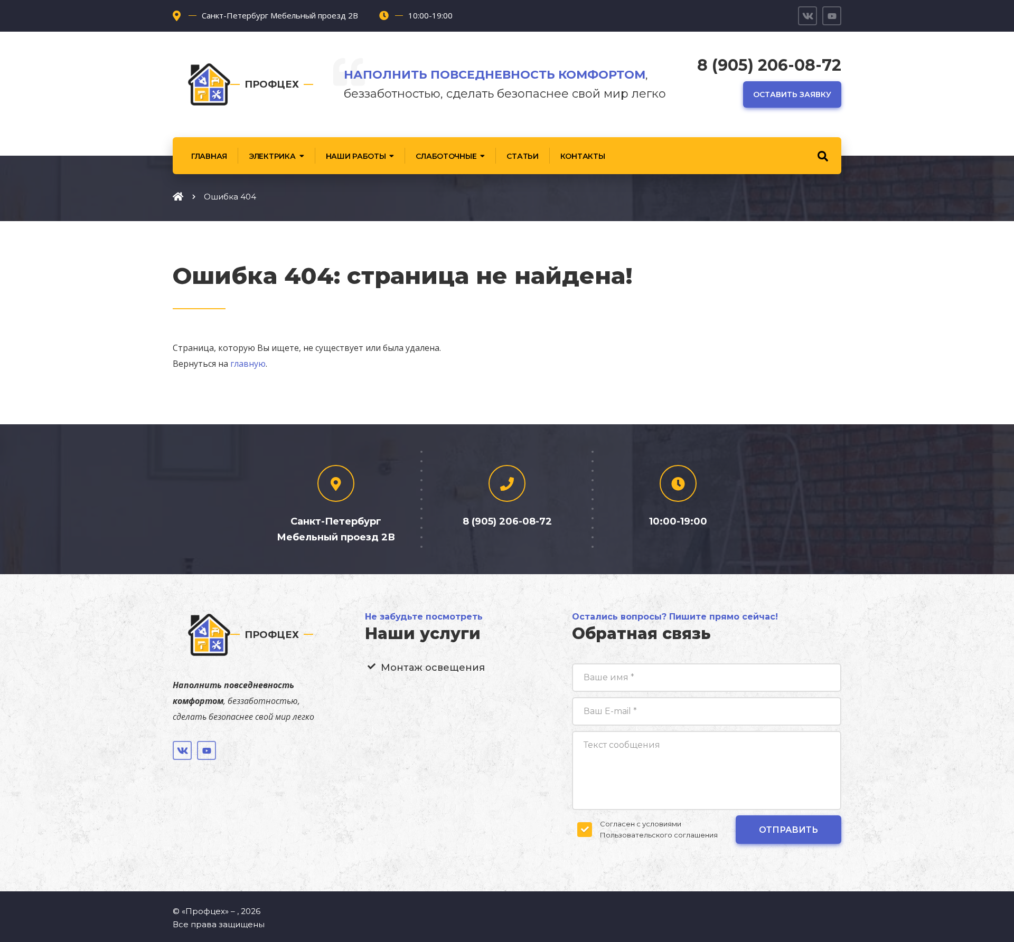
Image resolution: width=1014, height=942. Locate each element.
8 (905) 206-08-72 (769, 65)
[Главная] (178, 196)
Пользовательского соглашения (659, 835)
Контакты (582, 156)
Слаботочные (446, 156)
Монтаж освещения (433, 667)
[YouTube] (831, 15)
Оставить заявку (792, 94)
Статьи (522, 156)
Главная (209, 156)
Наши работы (356, 156)
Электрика (272, 156)
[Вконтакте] (807, 15)
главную (248, 363)
